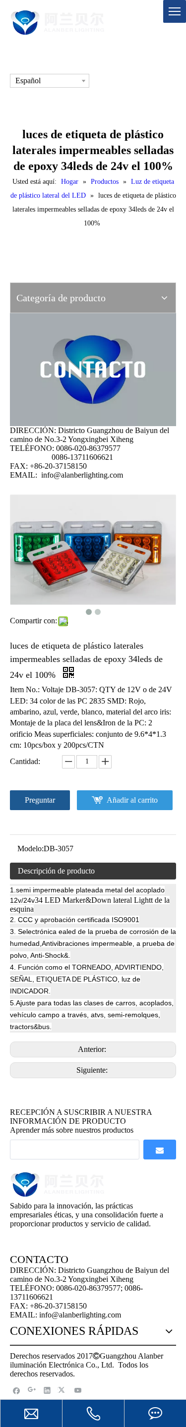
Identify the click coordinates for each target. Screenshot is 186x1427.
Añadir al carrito (132, 800)
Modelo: (30, 848)
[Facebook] (16, 1390)
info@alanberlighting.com (82, 475)
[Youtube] (78, 1390)
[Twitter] (63, 1390)
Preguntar (40, 800)
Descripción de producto (56, 871)
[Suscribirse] (159, 1149)
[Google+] (32, 1390)
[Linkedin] (47, 1390)
